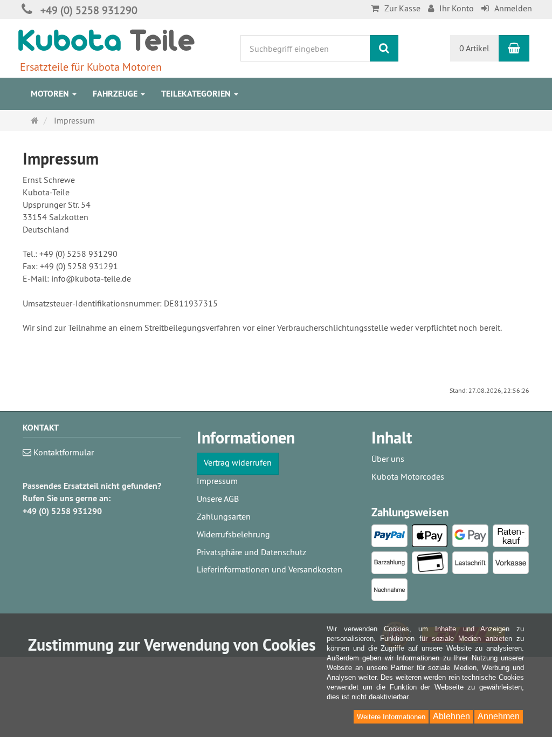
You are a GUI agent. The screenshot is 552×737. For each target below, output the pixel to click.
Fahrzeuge (116, 93)
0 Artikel (474, 48)
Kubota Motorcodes (407, 476)
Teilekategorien (197, 93)
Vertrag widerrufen (238, 462)
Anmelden (513, 8)
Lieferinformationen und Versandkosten (269, 569)
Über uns (387, 458)
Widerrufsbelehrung (233, 534)
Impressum (217, 480)
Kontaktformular (62, 452)
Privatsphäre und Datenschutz (251, 552)
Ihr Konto (456, 8)
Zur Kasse (402, 8)
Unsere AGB (218, 498)
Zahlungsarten (224, 516)
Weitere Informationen (391, 717)
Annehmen (499, 716)
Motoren (51, 93)
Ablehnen (451, 716)
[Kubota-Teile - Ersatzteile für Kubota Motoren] (106, 39)
